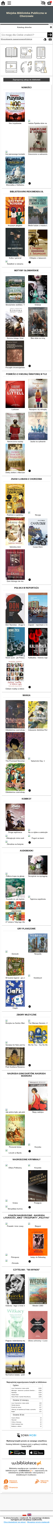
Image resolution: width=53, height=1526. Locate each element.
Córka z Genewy (16, 1422)
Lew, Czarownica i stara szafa (20, 1388)
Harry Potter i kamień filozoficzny (21, 1396)
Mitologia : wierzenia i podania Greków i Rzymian (25, 1390)
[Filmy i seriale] (12, 73)
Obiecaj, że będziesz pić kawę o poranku (23, 1409)
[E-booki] (41, 58)
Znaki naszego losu (17, 1424)
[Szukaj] (49, 34)
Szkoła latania (15, 1405)
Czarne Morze (15, 1418)
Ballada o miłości (16, 1426)
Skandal (13, 1420)
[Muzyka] (26, 73)
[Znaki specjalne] (50, 39)
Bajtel (13, 1411)
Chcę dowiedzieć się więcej (15, 1522)
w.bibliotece (25, 1471)
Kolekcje (28, 39)
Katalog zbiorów (24, 27)
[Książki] (12, 58)
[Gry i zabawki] (41, 73)
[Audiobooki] (26, 58)
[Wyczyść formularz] (45, 39)
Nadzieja (14, 1392)
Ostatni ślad (15, 1394)
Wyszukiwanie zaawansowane (13, 39)
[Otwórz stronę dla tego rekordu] (16, 107)
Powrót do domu (16, 1407)
